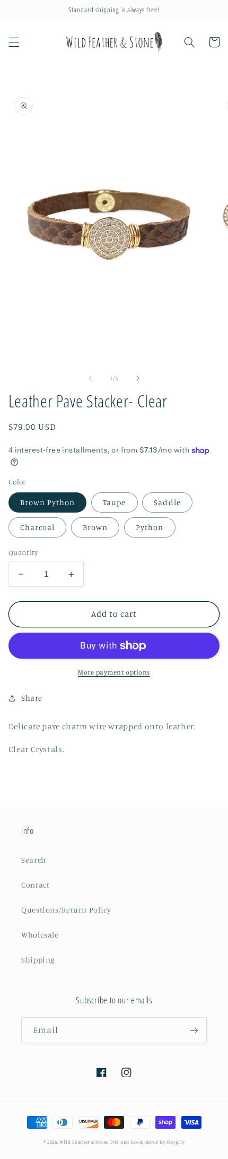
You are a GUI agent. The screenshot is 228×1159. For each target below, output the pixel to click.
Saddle (167, 502)
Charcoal (37, 527)
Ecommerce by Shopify (158, 1142)
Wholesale (40, 934)
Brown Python (47, 502)
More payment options (114, 672)
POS (114, 1142)
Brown (95, 527)
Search (33, 859)
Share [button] (31, 697)
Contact (35, 884)
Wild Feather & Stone (84, 1142)
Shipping (38, 959)
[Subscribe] (194, 1030)
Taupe (114, 502)
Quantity (23, 552)
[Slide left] (90, 378)
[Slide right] (138, 378)
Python (149, 527)
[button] (14, 42)
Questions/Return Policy (66, 909)
